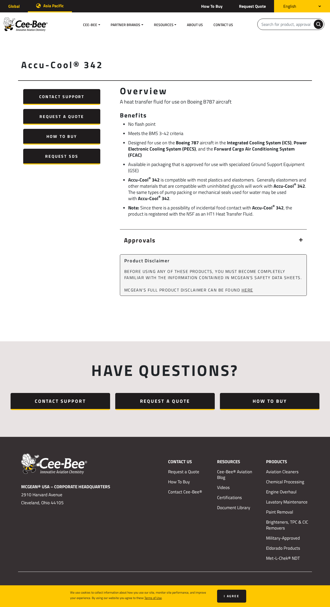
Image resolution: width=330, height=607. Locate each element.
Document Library (233, 507)
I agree (232, 596)
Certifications (229, 497)
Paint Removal (279, 512)
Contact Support (61, 96)
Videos (223, 487)
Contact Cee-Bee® (185, 492)
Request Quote (252, 6)
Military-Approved (283, 538)
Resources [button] (164, 24)
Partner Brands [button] (125, 24)
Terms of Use (153, 598)
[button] (213, 240)
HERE (247, 290)
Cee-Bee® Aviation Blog (234, 474)
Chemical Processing (285, 482)
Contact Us (223, 24)
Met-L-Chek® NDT (283, 558)
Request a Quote (61, 116)
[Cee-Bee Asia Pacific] (29, 24)
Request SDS (61, 156)
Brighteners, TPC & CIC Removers (287, 525)
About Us (195, 24)
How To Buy (211, 6)
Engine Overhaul (281, 492)
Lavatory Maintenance (287, 502)
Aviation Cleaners (282, 472)
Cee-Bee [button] (90, 24)
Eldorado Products (283, 548)
